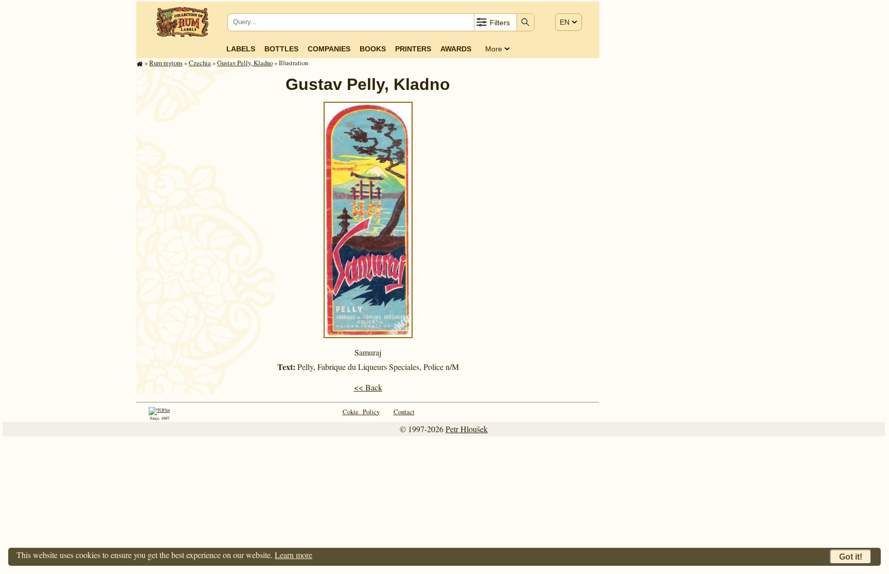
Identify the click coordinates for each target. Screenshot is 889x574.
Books (373, 49)
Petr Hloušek (467, 428)
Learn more (293, 554)
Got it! (850, 556)
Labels (240, 49)
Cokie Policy (361, 411)
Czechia (200, 62)
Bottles (281, 49)
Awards (455, 49)
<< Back (368, 387)
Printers (413, 49)
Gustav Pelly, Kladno (245, 62)
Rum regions (166, 62)
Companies (329, 49)
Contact (404, 411)
